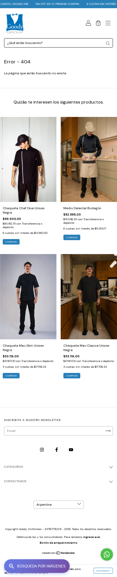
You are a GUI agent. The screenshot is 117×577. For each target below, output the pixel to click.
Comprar (11, 241)
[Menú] (108, 24)
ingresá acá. (92, 537)
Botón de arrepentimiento (59, 542)
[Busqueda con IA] (37, 566)
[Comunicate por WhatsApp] (107, 554)
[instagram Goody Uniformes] (42, 450)
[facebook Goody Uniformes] (57, 450)
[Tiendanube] (59, 554)
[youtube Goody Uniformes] (71, 450)
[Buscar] (107, 43)
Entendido (103, 570)
